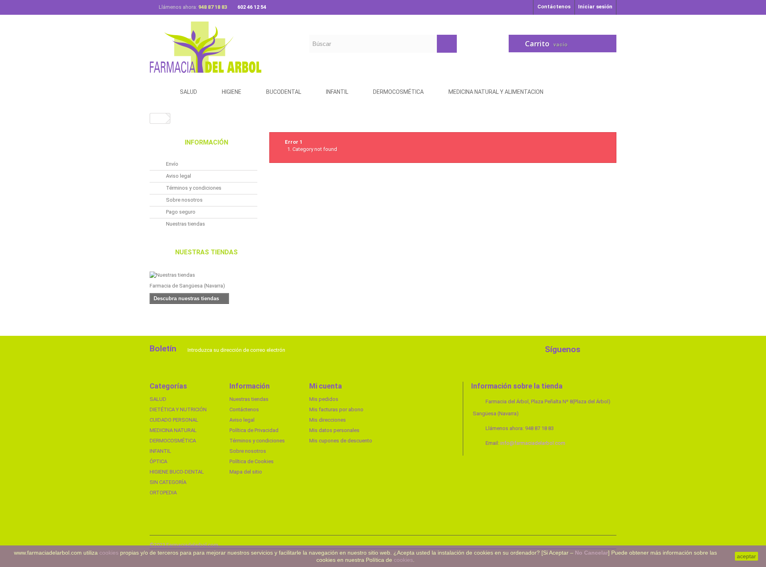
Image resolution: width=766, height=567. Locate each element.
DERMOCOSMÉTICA (173, 441)
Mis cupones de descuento (340, 441)
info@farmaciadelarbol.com (532, 443)
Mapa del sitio (245, 472)
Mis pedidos (323, 399)
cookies (108, 552)
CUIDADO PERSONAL (174, 420)
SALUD (158, 399)
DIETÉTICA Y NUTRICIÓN (178, 409)
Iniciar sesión (595, 7)
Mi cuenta (325, 386)
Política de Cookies (251, 461)
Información (206, 142)
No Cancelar (591, 552)
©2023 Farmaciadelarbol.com (184, 545)
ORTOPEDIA (163, 493)
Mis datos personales (334, 430)
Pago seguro (180, 212)
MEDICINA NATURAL (173, 430)
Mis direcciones (327, 420)
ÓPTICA (158, 461)
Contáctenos (554, 7)
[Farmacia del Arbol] (223, 47)
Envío (171, 164)
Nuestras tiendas (185, 224)
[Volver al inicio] (158, 118)
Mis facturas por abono (336, 409)
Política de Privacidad (253, 430)
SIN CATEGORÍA (168, 482)
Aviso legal (178, 176)
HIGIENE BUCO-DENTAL (177, 472)
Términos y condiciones (193, 188)
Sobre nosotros (184, 200)
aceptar (746, 556)
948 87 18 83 (213, 7)
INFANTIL (160, 451)
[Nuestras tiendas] (203, 275)
